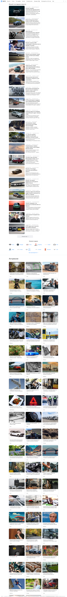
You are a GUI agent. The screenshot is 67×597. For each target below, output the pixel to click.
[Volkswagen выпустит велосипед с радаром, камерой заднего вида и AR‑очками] (50, 586)
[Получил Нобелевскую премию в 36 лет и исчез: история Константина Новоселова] (17, 536)
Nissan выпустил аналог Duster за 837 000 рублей (32, 20)
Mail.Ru (2, 596)
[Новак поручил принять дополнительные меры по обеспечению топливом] (50, 570)
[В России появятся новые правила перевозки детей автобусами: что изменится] (17, 470)
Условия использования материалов (33, 596)
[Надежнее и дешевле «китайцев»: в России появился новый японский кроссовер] (33, 303)
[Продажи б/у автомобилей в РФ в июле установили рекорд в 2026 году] (50, 503)
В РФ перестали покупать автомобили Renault (32, 227)
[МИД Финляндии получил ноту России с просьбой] (17, 586)
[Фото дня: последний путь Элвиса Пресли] (33, 370)
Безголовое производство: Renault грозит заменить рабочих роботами (32, 90)
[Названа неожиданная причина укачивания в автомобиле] (50, 486)
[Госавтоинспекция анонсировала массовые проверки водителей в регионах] (50, 403)
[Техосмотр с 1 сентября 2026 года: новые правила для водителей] (50, 286)
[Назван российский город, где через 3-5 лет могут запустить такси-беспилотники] (33, 503)
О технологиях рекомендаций (50, 596)
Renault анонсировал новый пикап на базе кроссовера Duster (33, 56)
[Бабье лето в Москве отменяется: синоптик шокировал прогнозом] (50, 320)
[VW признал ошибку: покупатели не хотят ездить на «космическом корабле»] (33, 470)
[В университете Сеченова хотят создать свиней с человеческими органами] (33, 570)
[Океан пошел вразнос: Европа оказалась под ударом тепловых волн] (33, 286)
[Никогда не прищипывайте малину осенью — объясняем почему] (17, 353)
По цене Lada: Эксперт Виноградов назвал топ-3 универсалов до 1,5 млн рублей (32, 159)
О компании (6, 596)
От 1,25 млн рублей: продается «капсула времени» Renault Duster (32, 136)
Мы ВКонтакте (21, 596)
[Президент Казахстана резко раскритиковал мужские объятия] (50, 520)
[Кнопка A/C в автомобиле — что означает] (33, 420)
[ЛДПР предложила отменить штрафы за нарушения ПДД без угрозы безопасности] (17, 320)
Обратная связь (42, 596)
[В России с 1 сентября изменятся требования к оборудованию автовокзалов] (50, 386)
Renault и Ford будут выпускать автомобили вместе (31, 170)
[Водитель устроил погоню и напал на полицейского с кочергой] (33, 353)
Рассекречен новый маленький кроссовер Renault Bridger (31, 124)
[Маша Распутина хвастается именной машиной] (50, 303)
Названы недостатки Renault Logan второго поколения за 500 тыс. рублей (33, 193)
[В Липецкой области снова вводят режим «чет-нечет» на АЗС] (17, 520)
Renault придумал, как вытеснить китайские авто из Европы (33, 205)
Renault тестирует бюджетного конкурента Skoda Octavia (32, 182)
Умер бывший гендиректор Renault (32, 215)
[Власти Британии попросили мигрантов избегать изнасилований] (50, 370)
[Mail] (1, 1)
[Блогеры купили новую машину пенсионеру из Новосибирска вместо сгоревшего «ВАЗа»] (17, 436)
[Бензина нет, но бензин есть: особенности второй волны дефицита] (50, 336)
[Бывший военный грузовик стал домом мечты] (50, 270)
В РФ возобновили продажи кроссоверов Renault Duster (33, 101)
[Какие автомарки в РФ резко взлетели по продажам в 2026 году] (17, 370)
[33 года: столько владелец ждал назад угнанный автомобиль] (33, 436)
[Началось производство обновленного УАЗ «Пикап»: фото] (50, 536)
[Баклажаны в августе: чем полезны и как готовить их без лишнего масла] (17, 403)
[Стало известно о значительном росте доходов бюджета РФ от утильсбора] (50, 420)
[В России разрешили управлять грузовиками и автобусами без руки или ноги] (17, 453)
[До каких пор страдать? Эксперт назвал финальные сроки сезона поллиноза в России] (33, 586)
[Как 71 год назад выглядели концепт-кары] (17, 420)
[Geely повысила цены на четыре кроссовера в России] (33, 553)
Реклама (10, 596)
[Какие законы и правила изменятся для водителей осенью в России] (33, 486)
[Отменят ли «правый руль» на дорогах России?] (33, 386)
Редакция (25, 596)
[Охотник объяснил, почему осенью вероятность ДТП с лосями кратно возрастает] (33, 536)
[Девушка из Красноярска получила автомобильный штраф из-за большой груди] (33, 270)
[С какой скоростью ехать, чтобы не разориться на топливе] (17, 503)
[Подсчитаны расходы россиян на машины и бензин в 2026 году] (17, 570)
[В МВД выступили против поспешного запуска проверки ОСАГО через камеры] (17, 386)
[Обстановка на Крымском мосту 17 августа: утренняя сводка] (50, 453)
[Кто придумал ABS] (17, 553)
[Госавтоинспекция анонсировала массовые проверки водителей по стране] (33, 336)
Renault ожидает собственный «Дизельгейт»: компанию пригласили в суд (33, 10)
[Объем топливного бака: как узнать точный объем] (50, 470)
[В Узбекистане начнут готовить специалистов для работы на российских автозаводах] (33, 520)
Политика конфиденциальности (60, 596)
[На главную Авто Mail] (4, 1)
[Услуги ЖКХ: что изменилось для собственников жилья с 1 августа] (17, 336)
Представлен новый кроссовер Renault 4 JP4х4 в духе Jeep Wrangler (33, 67)
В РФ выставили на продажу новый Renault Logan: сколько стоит (33, 113)
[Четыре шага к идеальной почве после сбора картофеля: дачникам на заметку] (50, 436)
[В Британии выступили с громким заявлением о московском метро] (17, 270)
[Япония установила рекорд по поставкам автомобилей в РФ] (17, 486)
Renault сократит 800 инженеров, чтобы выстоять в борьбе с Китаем (33, 44)
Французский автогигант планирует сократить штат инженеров (32, 78)
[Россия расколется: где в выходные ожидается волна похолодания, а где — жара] (17, 286)
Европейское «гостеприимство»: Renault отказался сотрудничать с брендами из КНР (32, 33)
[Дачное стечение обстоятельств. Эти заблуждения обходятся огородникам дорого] (50, 553)
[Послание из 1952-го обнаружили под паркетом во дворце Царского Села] (33, 320)
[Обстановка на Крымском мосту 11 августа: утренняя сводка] (17, 303)
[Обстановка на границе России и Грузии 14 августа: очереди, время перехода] (33, 453)
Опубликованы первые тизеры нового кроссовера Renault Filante (32, 147)
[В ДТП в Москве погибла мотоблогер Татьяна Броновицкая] (33, 403)
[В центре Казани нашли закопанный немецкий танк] (50, 353)
